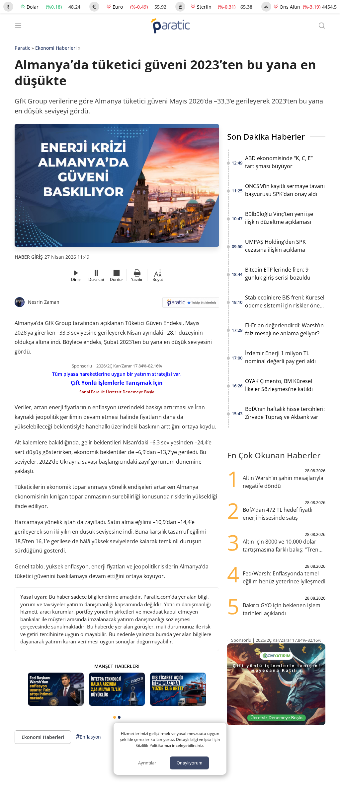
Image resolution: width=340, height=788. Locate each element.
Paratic (22, 48)
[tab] (114, 717)
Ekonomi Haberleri (56, 48)
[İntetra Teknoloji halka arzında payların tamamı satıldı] (117, 689)
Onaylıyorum (189, 762)
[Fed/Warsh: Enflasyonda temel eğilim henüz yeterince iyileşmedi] (56, 689)
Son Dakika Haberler (266, 136)
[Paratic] (170, 26)
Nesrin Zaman (43, 302)
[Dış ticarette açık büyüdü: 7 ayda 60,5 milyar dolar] (178, 689)
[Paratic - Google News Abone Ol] (190, 304)
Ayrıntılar (147, 763)
